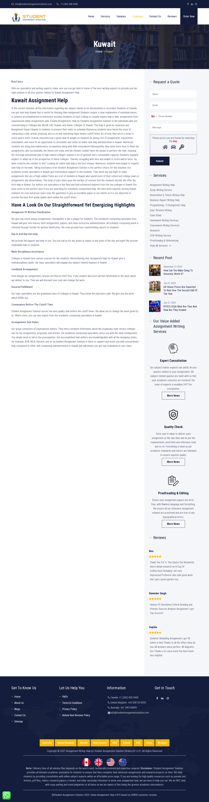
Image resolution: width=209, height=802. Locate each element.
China (149, 742)
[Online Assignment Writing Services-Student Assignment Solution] (28, 16)
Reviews (172, 16)
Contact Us (155, 16)
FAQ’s (65, 696)
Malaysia (162, 742)
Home (91, 16)
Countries (137, 16)
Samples (121, 16)
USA (115, 742)
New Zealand (100, 742)
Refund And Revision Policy (76, 715)
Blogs (17, 709)
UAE (138, 742)
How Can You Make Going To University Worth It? (178, 272)
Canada (83, 742)
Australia (47, 742)
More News (173, 395)
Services (105, 16)
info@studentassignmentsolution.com (33, 4)
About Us (19, 702)
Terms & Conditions (72, 702)
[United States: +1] (154, 116)
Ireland (126, 742)
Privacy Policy (69, 709)
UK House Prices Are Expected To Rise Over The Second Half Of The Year (180, 290)
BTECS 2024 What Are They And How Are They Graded (180, 308)
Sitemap (18, 721)
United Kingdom (65, 742)
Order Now (189, 16)
